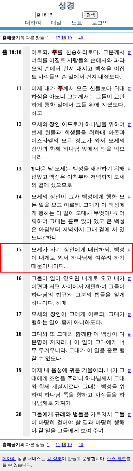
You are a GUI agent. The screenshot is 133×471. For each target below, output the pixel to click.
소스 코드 (116, 458)
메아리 (9, 458)
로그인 (100, 23)
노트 (76, 23)
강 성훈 (54, 458)
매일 (56, 23)
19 (69, 38)
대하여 (33, 23)
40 (80, 38)
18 (63, 38)
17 (58, 38)
